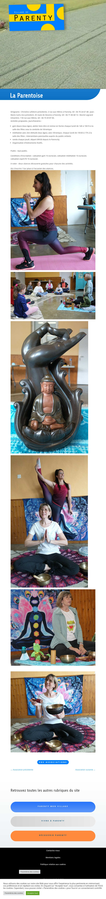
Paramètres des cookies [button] (30, 872)
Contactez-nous (53, 850)
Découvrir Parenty (53, 835)
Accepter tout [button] (32, 893)
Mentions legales (53, 857)
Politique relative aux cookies (53, 864)
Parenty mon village (53, 806)
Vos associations (53, 762)
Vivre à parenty (53, 821)
